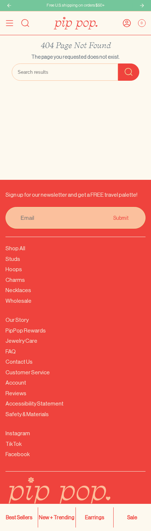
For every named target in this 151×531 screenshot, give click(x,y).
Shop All (15, 248)
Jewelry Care (21, 341)
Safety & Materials (27, 414)
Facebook (17, 454)
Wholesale (18, 301)
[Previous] (9, 5)
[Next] (142, 5)
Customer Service (27, 372)
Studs (12, 259)
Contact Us (19, 362)
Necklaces (18, 290)
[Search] (128, 72)
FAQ (10, 351)
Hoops (13, 269)
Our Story (17, 320)
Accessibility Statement (34, 403)
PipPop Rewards (25, 330)
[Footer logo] (75, 496)
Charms (15, 280)
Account (15, 382)
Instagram (17, 433)
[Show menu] (9, 23)
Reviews (15, 393)
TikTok (13, 444)
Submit (121, 218)
